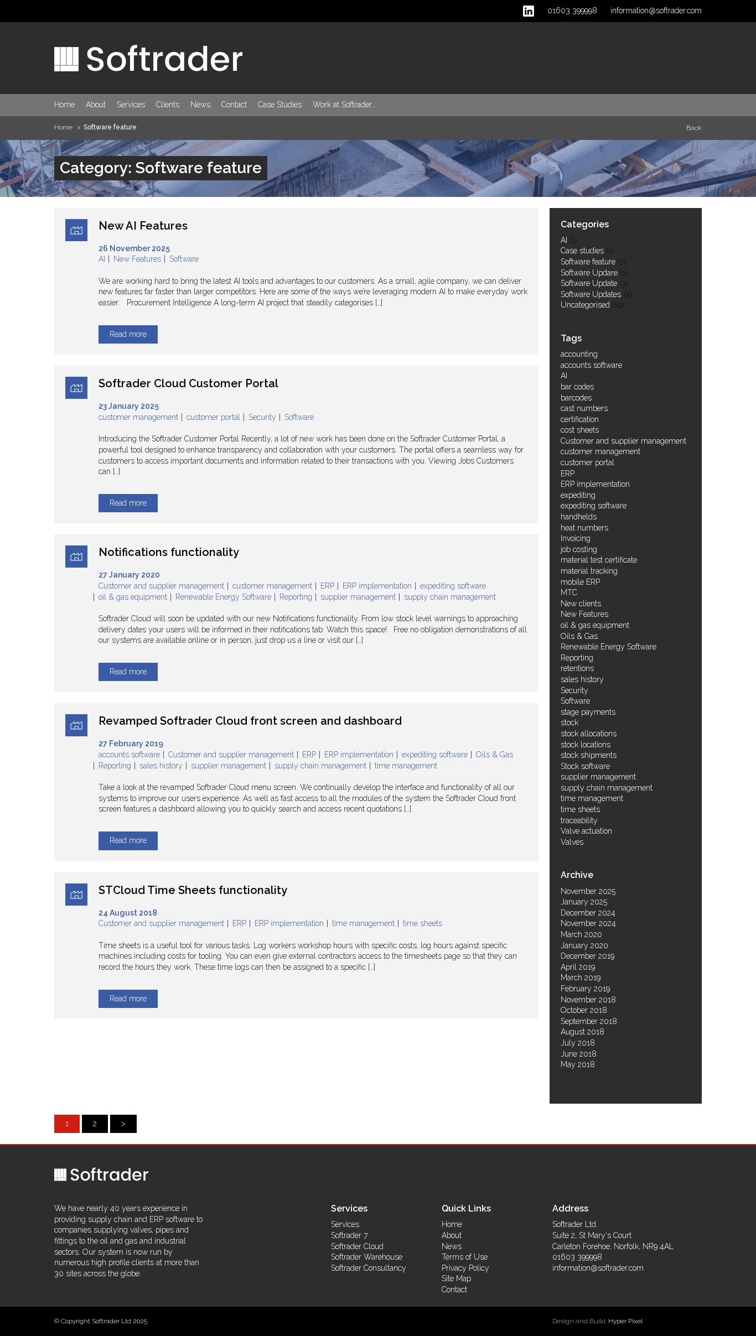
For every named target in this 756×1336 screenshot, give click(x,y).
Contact (234, 104)
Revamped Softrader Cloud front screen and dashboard (250, 720)
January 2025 (584, 901)
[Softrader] (148, 57)
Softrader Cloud (357, 1246)
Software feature (588, 261)
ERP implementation (377, 585)
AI (102, 258)
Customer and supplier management (161, 585)
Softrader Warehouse (366, 1256)
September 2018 (589, 1021)
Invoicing (576, 538)
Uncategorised (585, 304)
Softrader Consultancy (368, 1268)
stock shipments (589, 755)
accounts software (129, 754)
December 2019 (587, 956)
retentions (577, 668)
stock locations (585, 744)
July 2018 (578, 1042)
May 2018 (578, 1064)
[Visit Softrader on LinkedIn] (528, 10)
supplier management (358, 596)
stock (569, 722)
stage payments (588, 712)
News (200, 104)
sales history (161, 765)
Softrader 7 (349, 1235)
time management (406, 765)
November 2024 (588, 923)
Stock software (585, 766)
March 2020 (581, 934)
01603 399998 (572, 10)
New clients (581, 603)
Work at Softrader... (344, 104)
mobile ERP (580, 582)
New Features (137, 258)
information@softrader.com (656, 10)
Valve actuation (586, 830)
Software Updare (589, 272)
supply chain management (450, 596)
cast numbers (584, 408)
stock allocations (589, 733)
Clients (167, 104)
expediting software (453, 585)
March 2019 (580, 977)
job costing (579, 549)
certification (580, 419)
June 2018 (579, 1053)
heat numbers (584, 527)
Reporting (295, 596)
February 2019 (585, 988)
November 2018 (588, 999)
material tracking (589, 570)
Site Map (456, 1278)
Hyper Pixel (625, 1321)
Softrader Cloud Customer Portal (188, 383)
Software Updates (591, 294)
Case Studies (280, 104)
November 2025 (588, 891)
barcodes (576, 397)
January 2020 (584, 945)
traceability (579, 820)
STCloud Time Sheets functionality (193, 890)
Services (131, 104)
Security (262, 417)
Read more (128, 334)
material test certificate (599, 559)
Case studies (582, 250)
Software (184, 258)
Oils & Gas (494, 754)
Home (64, 104)
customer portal (213, 417)
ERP (327, 585)
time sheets (422, 923)
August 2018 (582, 1031)
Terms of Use (465, 1256)
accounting (579, 354)
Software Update (589, 283)
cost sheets (580, 429)
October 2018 (584, 1010)
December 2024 (588, 912)
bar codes (577, 386)
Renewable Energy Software (223, 596)
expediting (578, 495)
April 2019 (578, 967)
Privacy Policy (465, 1268)
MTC (569, 592)
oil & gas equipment (133, 596)
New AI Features (143, 225)
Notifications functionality (169, 552)
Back (694, 128)
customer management (138, 417)
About (96, 104)
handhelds (579, 516)
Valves (572, 842)
